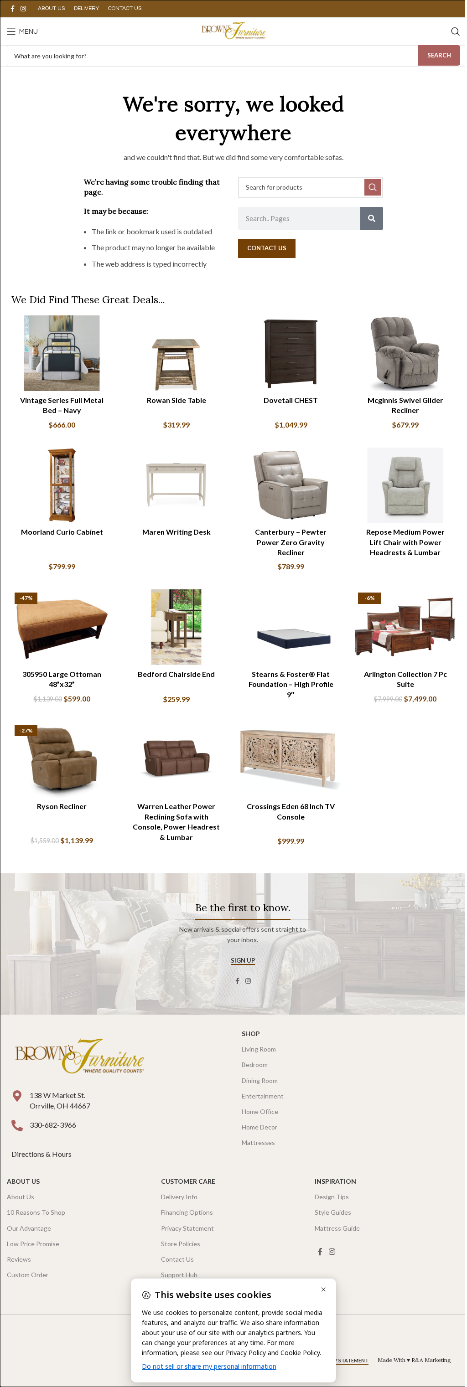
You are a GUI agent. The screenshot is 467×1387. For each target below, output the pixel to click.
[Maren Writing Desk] (176, 485)
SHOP (251, 1033)
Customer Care (188, 1181)
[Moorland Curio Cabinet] (61, 485)
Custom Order (27, 1275)
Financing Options (187, 1212)
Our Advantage (29, 1228)
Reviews (19, 1259)
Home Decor (259, 1127)
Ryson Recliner (62, 806)
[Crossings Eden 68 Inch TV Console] (290, 760)
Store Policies (180, 1244)
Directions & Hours (42, 1154)
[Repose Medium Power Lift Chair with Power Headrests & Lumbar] (405, 485)
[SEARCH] (372, 187)
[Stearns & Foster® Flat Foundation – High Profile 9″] (290, 627)
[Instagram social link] (23, 9)
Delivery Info (179, 1197)
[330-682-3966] (17, 1125)
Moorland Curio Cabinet (62, 531)
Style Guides (333, 1212)
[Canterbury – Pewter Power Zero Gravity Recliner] (290, 485)
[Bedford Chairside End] (176, 627)
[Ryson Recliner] (61, 760)
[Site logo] (233, 30)
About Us (23, 1181)
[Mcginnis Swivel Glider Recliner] (405, 353)
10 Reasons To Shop (36, 1212)
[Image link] (79, 1057)
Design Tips (332, 1197)
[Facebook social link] (12, 9)
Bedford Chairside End (176, 674)
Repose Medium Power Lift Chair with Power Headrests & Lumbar (405, 542)
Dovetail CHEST (291, 400)
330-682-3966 (53, 1124)
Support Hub (179, 1275)
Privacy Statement (187, 1228)
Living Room (259, 1049)
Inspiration (335, 1181)
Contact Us (177, 1259)
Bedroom (255, 1064)
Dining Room (260, 1080)
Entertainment (263, 1096)
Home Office (260, 1111)
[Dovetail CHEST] (290, 353)
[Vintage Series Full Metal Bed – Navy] (61, 353)
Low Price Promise (33, 1244)
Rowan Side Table (176, 400)
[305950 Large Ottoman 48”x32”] (61, 627)
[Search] (455, 31)
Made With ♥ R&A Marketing (414, 1359)
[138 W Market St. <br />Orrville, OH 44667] (17, 1096)
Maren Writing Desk (176, 531)
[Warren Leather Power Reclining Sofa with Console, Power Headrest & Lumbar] (176, 760)
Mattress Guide (337, 1228)
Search (439, 55)
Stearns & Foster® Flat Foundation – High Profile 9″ (291, 684)
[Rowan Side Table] (176, 353)
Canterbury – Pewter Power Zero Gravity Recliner (291, 542)
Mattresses (258, 1142)
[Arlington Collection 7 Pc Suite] (405, 627)
